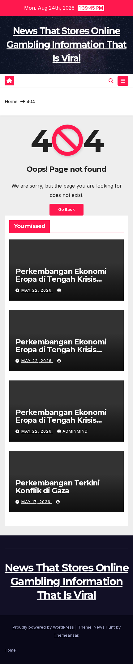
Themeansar (66, 635)
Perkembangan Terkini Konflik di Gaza (57, 486)
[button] (111, 81)
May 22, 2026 (37, 290)
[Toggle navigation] (123, 81)
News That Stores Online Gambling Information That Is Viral (66, 44)
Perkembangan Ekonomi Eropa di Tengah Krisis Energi (60, 279)
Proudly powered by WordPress (44, 627)
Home (11, 101)
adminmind (75, 431)
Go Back (66, 209)
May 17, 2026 (36, 501)
